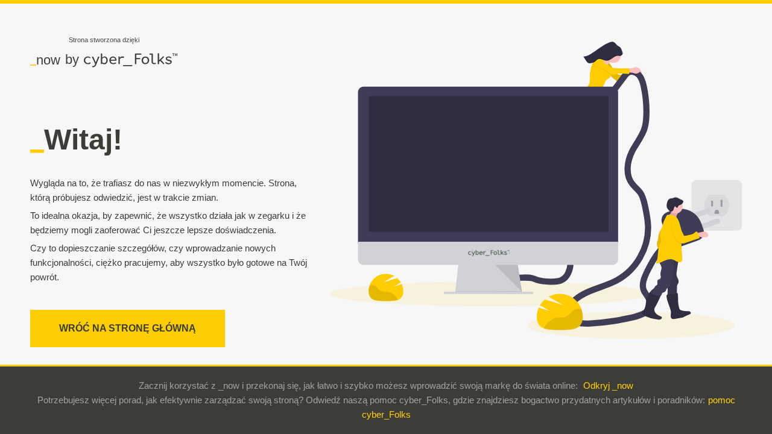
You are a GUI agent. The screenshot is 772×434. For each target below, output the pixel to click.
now (45, 60)
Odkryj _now (608, 385)
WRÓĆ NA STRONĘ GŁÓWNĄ (127, 328)
